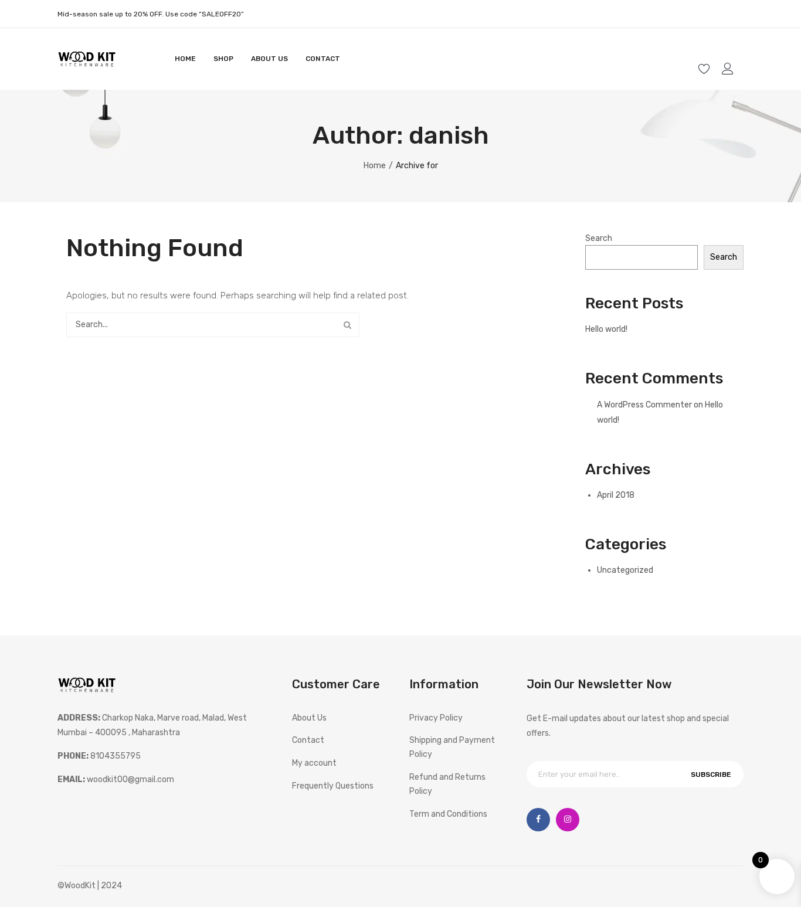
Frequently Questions (333, 786)
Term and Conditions (448, 814)
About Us (309, 718)
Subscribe (711, 774)
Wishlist (705, 69)
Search (347, 325)
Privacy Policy (436, 718)
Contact (308, 740)
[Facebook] (538, 819)
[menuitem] (185, 58)
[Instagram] (567, 819)
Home (375, 166)
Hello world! (606, 329)
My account (729, 69)
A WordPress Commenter (644, 405)
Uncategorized (625, 570)
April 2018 (615, 495)
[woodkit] (86, 58)
